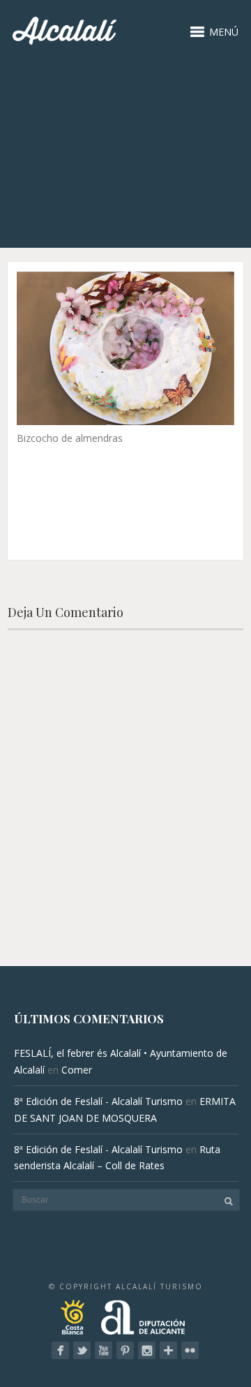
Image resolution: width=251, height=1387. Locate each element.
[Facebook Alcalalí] (60, 1350)
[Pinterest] (125, 1350)
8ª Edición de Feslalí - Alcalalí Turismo (98, 1101)
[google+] (168, 1350)
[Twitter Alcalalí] (82, 1350)
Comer (76, 1069)
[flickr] (190, 1350)
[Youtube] (103, 1350)
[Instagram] (146, 1350)
